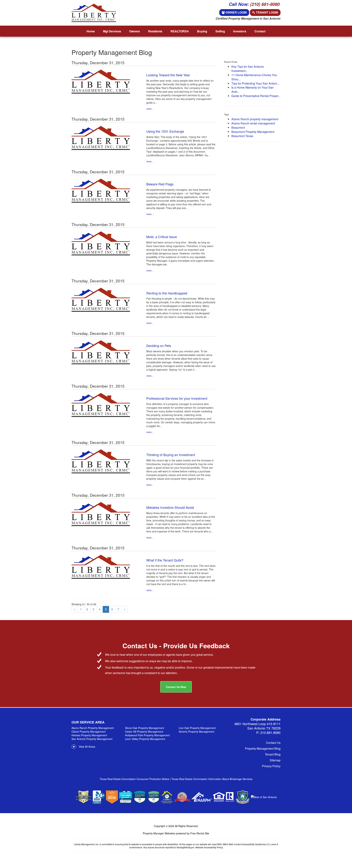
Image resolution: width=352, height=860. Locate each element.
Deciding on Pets (158, 345)
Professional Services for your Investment (176, 398)
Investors (239, 31)
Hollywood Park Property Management (147, 735)
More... (150, 108)
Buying (202, 31)
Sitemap (275, 760)
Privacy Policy (271, 766)
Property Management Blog (262, 748)
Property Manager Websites (159, 833)
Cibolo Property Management (89, 731)
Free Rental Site (199, 833)
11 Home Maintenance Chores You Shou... (254, 77)
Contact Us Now (176, 687)
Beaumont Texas (242, 136)
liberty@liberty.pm (185, 847)
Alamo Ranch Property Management (93, 728)
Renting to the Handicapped (166, 293)
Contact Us (273, 742)
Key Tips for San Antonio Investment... (247, 68)
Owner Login (236, 12)
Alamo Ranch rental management (253, 123)
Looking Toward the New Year (168, 74)
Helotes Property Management (89, 735)
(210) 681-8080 (265, 4)
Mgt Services (112, 31)
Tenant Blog (272, 754)
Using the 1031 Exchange (165, 131)
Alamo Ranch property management (254, 119)
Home (91, 31)
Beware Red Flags (159, 184)
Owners (134, 31)
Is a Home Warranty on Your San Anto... (252, 89)
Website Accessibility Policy (209, 847)
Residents (155, 31)
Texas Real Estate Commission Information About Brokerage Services (211, 779)
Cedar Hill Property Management (144, 731)
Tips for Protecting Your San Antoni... (255, 83)
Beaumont (238, 127)
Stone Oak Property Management (144, 728)
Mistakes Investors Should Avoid (170, 507)
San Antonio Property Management (92, 739)
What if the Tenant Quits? (164, 560)
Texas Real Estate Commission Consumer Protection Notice (135, 779)
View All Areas (86, 746)
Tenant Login (266, 12)
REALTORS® (179, 31)
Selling (220, 31)
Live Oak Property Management (197, 728)
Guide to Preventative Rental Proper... (255, 96)
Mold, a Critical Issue (161, 236)
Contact (259, 31)
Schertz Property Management (196, 731)
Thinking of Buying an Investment (170, 454)
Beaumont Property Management (252, 132)
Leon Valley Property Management (145, 739)
